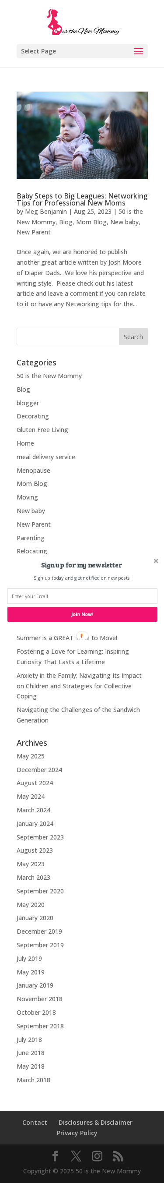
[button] (81, 565)
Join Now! (82, 614)
